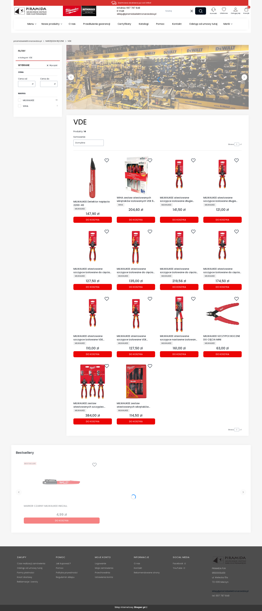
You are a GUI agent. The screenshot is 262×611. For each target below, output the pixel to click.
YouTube (178, 568)
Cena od (22, 78)
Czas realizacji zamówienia (31, 563)
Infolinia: (128, 7)
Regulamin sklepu (65, 577)
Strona (231, 144)
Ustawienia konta (104, 577)
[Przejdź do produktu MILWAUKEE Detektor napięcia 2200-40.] (92, 177)
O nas (137, 563)
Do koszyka (92, 219)
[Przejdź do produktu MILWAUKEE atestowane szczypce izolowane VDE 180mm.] (136, 314)
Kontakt (138, 568)
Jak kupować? (63, 563)
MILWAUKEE (28, 100)
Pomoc (60, 568)
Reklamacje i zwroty (27, 581)
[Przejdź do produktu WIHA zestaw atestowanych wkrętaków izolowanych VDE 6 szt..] (136, 175)
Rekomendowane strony (147, 572)
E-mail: (136, 12)
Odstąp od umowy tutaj (29, 568)
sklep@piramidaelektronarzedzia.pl (230, 591)
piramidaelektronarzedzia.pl (27, 41)
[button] (200, 11)
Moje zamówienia (104, 568)
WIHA (25, 106)
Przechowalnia (102, 572)
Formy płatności (25, 572)
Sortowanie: (79, 136)
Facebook (178, 563)
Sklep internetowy (130, 607)
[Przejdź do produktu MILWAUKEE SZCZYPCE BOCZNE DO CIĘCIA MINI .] (222, 314)
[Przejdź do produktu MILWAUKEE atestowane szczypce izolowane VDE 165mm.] (92, 314)
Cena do (44, 78)
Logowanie (100, 563)
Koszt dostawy (24, 577)
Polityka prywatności (66, 572)
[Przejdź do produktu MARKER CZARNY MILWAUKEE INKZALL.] (62, 482)
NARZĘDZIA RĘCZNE (54, 41)
